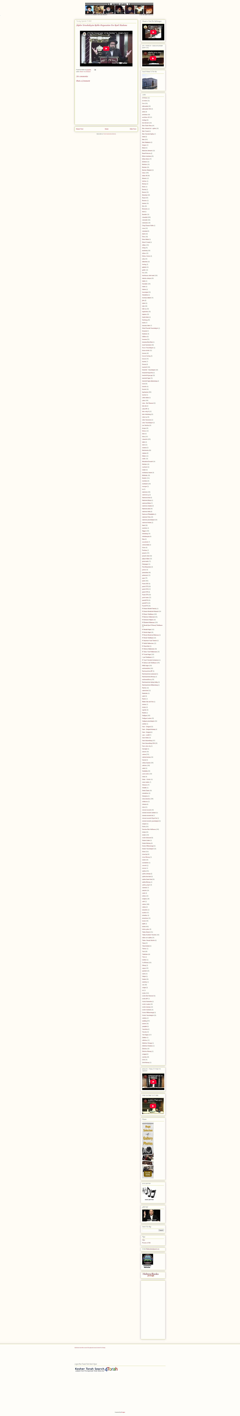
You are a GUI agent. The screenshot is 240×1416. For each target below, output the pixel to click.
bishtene (144, 161)
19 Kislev (144, 98)
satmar (144, 754)
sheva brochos (146, 798)
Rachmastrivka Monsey (148, 676)
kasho (144, 322)
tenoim (144, 921)
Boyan (144, 197)
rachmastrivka (146, 668)
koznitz (144, 361)
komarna (144, 339)
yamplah (144, 1026)
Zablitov (144, 1037)
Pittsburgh (145, 564)
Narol (143, 525)
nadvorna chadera (147, 506)
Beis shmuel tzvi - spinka (149, 128)
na (143, 489)
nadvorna (144, 492)
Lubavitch (144, 439)
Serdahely (145, 771)
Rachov (144, 688)
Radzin (144, 699)
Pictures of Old (146, 1243)
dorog (143, 247)
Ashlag (144, 120)
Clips (143, 1240)
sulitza (144, 907)
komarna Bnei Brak (147, 342)
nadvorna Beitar (146, 503)
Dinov (143, 236)
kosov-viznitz (145, 350)
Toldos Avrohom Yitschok (149, 934)
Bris (143, 206)
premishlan (145, 572)
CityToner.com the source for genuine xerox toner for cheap (90, 1347)
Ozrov (144, 547)
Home (106, 129)
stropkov (144, 898)
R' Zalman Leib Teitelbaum (149, 662)
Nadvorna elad (146, 508)
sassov (144, 751)
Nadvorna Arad (146, 497)
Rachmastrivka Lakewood (149, 674)
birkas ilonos (145, 159)
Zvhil (143, 1059)
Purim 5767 (145, 583)
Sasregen (144, 749)
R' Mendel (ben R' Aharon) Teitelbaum (152, 625)
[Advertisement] (149, 1309)
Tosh (143, 951)
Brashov (144, 200)
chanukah (144, 217)
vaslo (143, 973)
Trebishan (145, 954)
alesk (143, 111)
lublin (143, 442)
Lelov (143, 400)
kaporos (144, 314)
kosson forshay (146, 356)
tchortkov (144, 915)
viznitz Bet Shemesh (148, 996)
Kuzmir (144, 389)
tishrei (144, 926)
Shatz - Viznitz (146, 779)
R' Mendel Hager (146, 629)
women (144, 1023)
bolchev (144, 181)
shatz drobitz (145, 782)
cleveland (144, 231)
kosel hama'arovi (146, 345)
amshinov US (146, 117)
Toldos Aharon (146, 932)
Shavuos (144, 785)
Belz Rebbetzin (146, 142)
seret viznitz (145, 774)
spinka (144, 871)
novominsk (145, 542)
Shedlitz (144, 787)
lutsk (143, 445)
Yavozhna (145, 1029)
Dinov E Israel (146, 242)
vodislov (144, 1018)
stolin (143, 893)
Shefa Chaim (145, 790)
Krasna (144, 364)
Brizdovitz (145, 209)
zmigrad (144, 1054)
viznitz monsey (146, 1007)
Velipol (144, 976)
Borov (143, 186)
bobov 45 (144, 175)
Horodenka (145, 295)
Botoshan (144, 195)
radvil (143, 696)
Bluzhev (144, 167)
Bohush (144, 178)
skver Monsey (146, 857)
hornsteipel (145, 292)
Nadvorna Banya (146, 500)
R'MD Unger (145, 665)
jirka (143, 300)
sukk (143, 901)
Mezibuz (144, 464)
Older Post (133, 129)
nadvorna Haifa (146, 511)
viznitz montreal (146, 1009)
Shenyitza (145, 796)
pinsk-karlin (145, 561)
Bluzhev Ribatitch (147, 170)
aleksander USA (146, 109)
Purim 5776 (145, 594)
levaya (144, 428)
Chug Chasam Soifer (147, 225)
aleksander (145, 106)
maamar (144, 447)
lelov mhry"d (145, 411)
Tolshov (144, 948)
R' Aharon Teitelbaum (148, 614)
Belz (143, 139)
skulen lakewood (146, 837)
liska (143, 436)
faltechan (144, 261)
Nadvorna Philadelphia (148, 514)
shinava (144, 804)
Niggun (144, 531)
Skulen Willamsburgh (148, 846)
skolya (144, 832)
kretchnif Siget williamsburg (149, 381)
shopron (144, 824)
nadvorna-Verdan (146, 522)
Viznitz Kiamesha (147, 1001)
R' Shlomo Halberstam (148, 649)
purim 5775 (145, 592)
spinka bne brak (146, 876)
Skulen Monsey (146, 843)
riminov (144, 704)
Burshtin (144, 214)
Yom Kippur (145, 1034)
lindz (143, 433)
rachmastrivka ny (147, 679)
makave (144, 453)
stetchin (144, 890)
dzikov (144, 253)
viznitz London (146, 1004)
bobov (144, 173)
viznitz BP (145, 998)
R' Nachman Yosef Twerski (149, 640)
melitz (144, 458)
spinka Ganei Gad (147, 879)
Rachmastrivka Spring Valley (150, 682)
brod (143, 211)
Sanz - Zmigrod (146, 732)
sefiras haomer (146, 762)
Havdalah (144, 284)
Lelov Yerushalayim (147, 422)
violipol (144, 987)
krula (143, 383)
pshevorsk (145, 575)
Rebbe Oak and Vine (147, 701)
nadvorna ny (145, 495)
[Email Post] (95, 69)
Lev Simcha (145, 425)
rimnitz (144, 707)
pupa (143, 578)
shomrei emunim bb (147, 815)
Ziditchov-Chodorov (147, 1046)
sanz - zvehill (145, 735)
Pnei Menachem (146, 567)
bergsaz (144, 145)
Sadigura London (146, 718)
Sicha (143, 826)
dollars (144, 245)
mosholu (144, 481)
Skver (143, 851)
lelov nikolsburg (146, 414)
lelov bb (144, 406)
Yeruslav (144, 1032)
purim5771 (145, 603)
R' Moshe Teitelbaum (148, 638)
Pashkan (144, 550)
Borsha (144, 189)
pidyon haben (145, 558)
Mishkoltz (144, 475)
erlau (143, 259)
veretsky (144, 982)
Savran (144, 760)
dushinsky (145, 250)
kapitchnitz (145, 311)
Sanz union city (146, 746)
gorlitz (144, 270)
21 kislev (144, 100)
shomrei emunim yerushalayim (150, 821)
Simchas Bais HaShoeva (149, 829)
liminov (144, 431)
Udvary (144, 965)
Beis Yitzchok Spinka (148, 134)
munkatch (145, 483)
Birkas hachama (146, 156)
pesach (144, 553)
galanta (144, 267)
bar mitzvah (145, 123)
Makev (144, 456)
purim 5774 (145, 589)
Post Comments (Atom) (110, 134)
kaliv (143, 306)
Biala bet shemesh (147, 150)
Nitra (143, 539)
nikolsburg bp (145, 536)
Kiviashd (144, 331)
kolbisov (144, 336)
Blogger (123, 1412)
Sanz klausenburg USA (148, 743)
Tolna (143, 943)
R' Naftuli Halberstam (148, 643)
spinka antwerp (146, 873)
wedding (144, 1021)
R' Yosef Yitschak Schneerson (150, 660)
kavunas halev (146, 325)
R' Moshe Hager (146, 632)
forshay (144, 264)
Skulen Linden (146, 840)
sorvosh (144, 865)
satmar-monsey (146, 757)
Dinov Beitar (145, 239)
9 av (143, 103)
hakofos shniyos (146, 278)
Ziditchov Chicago (147, 1043)
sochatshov (145, 862)
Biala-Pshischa (146, 153)
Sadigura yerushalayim (148, 721)
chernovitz (145, 223)
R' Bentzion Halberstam (148, 617)
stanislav (144, 887)
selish (143, 768)
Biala (143, 148)
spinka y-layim (146, 885)
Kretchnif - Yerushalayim (149, 370)
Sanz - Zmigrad (146, 726)
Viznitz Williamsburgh (148, 1012)
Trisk (143, 957)
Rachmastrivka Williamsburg (150, 685)
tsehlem (144, 960)
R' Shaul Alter (146, 646)
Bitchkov (144, 164)
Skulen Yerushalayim (85, 71)
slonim (144, 860)
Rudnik (144, 712)
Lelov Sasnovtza (146, 420)
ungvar (144, 968)
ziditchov (144, 1040)
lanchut (144, 395)
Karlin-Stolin (145, 317)
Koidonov (144, 334)
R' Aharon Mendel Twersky (149, 608)
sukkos (144, 904)
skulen (144, 835)
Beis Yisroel (145, 131)
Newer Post (79, 129)
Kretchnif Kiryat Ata (147, 372)
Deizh (143, 234)
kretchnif (144, 367)
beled (143, 136)
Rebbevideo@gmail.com (152, 1249)
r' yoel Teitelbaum (147, 657)
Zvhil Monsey (146, 1062)
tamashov (145, 910)
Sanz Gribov (145, 737)
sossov (144, 868)
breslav (144, 203)
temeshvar (145, 918)
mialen (144, 470)
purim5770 (145, 600)
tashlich (144, 912)
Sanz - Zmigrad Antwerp (148, 729)
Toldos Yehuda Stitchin (148, 940)
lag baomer (145, 392)
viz (143, 990)
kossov (144, 359)
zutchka (144, 1057)
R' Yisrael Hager (146, 654)
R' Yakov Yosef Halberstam (149, 651)
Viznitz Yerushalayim (148, 1015)
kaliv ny (144, 309)
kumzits (144, 386)
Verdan (144, 979)
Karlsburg (144, 320)
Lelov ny (144, 417)
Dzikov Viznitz (146, 256)
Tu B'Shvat (145, 962)
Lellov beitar (145, 397)
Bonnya (144, 184)
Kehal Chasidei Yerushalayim (150, 328)
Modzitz (144, 478)
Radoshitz (145, 693)
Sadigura (144, 715)
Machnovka (145, 450)
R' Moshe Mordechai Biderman (150, 635)
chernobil (144, 220)
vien (143, 984)
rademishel (145, 690)
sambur (144, 724)
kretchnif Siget (146, 378)
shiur (143, 807)
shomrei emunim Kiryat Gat (149, 818)
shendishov (145, 793)
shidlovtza (145, 801)
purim (143, 581)
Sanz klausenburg (147, 740)
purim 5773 (145, 586)
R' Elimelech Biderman (148, 622)
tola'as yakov (145, 929)
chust (143, 228)
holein (143, 286)
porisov (144, 569)
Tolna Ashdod (146, 946)
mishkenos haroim (147, 472)
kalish (143, 303)
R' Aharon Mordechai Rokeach (150, 611)
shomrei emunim (146, 810)
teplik (143, 923)
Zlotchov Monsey (147, 1051)
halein (143, 281)
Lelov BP (144, 409)
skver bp (144, 854)
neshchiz (144, 528)
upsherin (144, 971)
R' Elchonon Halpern (147, 619)
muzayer (144, 486)
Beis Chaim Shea (147, 125)
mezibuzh (144, 467)
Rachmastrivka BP (147, 671)
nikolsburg (145, 533)
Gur (143, 272)
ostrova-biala (145, 545)
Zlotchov (144, 1048)
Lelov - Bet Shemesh (148, 403)
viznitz (144, 993)
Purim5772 (145, 606)
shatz (143, 776)
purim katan (145, 597)
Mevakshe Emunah (147, 461)
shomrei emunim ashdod (149, 812)
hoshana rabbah (146, 297)
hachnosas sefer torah (148, 275)
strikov (144, 896)
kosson (144, 353)
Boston (144, 192)
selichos (144, 765)
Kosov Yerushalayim (147, 347)
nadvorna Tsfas (146, 517)
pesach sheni (145, 556)
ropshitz (144, 710)
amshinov (144, 114)
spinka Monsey (146, 882)
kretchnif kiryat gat (147, 375)
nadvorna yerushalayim (148, 519)
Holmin (144, 289)
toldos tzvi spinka (147, 937)
